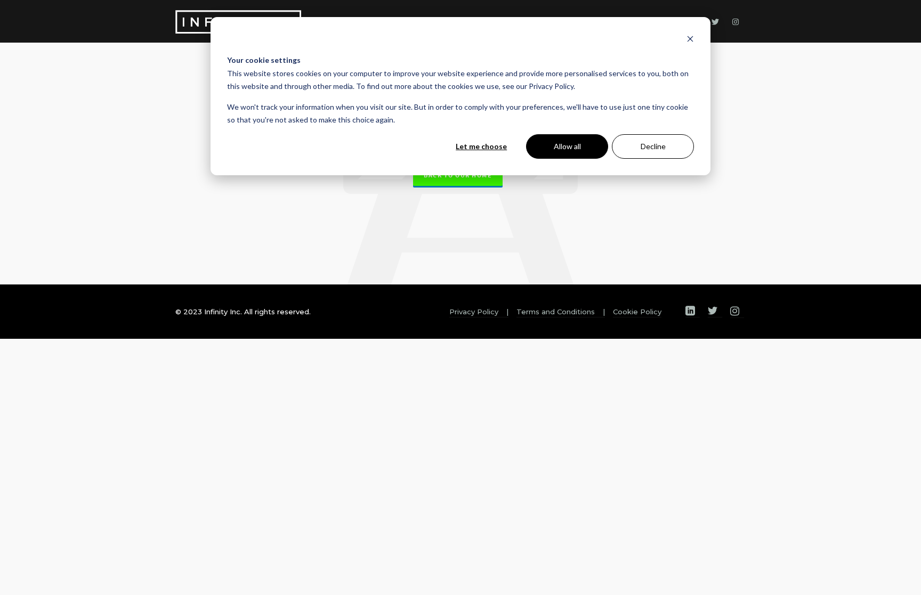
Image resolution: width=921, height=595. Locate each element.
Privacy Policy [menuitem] (473, 311)
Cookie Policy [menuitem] (637, 311)
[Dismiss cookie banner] (690, 40)
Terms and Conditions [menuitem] (555, 311)
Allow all (567, 146)
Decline (653, 146)
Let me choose (481, 146)
